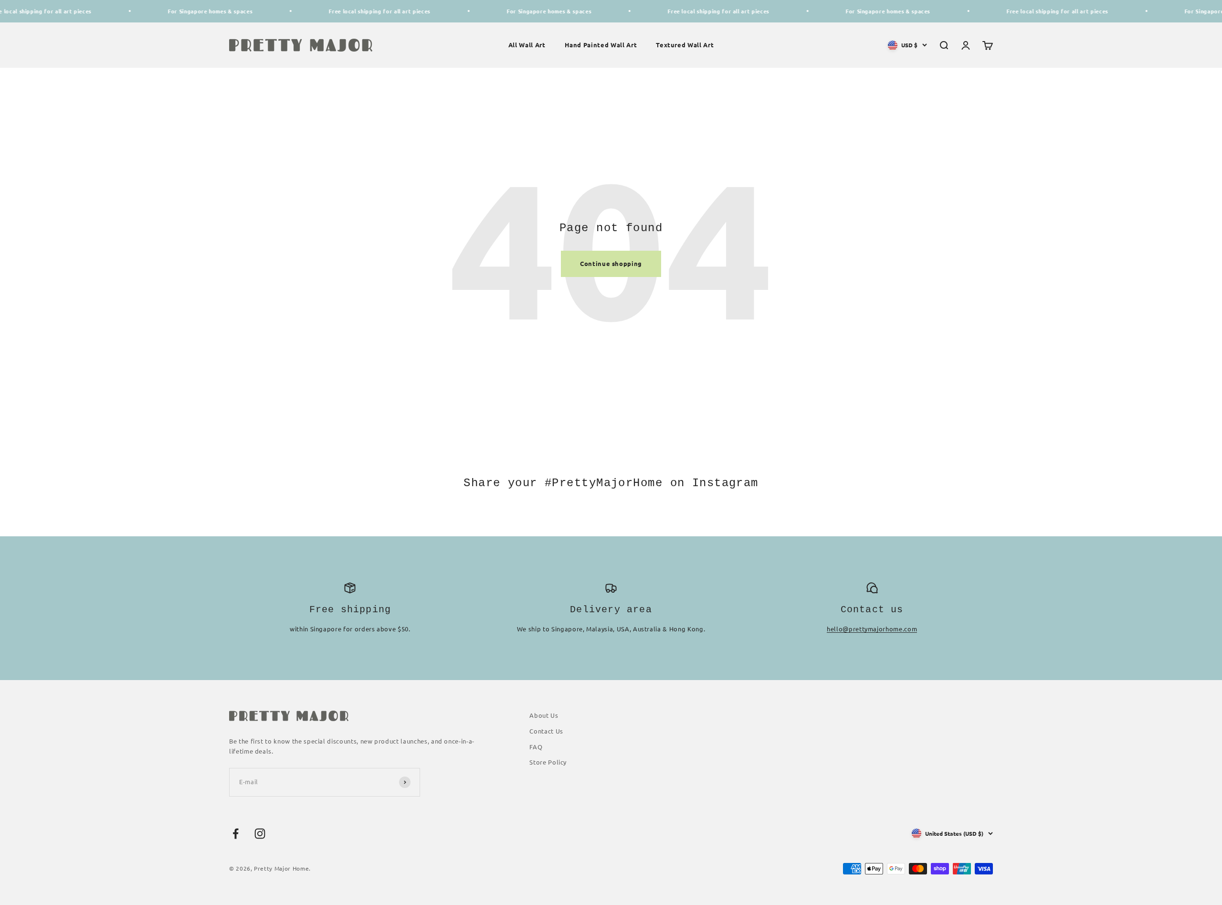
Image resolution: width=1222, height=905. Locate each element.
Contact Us (546, 731)
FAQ (535, 747)
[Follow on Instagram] (259, 833)
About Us (543, 715)
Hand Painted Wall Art (601, 45)
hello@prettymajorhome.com (872, 629)
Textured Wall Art (685, 45)
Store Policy (548, 762)
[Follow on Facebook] (235, 833)
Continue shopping (611, 263)
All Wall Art (527, 45)
